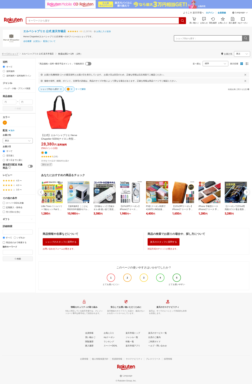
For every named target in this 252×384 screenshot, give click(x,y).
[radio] (4, 67)
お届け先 (7, 135)
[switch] (30, 166)
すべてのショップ (10, 54)
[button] (240, 13)
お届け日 (7, 146)
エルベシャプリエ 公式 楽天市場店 (44, 31)
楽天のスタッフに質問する (163, 242)
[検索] (182, 20)
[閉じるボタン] (245, 74)
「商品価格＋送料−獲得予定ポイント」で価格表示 (61, 64)
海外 (12, 130)
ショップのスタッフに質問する (60, 242)
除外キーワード (10, 247)
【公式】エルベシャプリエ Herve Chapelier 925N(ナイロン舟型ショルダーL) (59, 139)
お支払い (37, 41)
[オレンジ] (5, 123)
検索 (19, 108)
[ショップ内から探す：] (245, 38)
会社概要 (27, 41)
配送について (49, 41)
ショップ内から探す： (186, 38)
